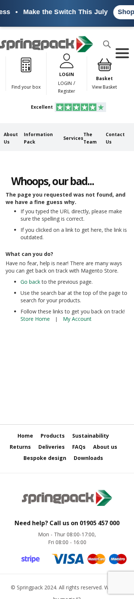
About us (105, 446)
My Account (77, 318)
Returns (20, 446)
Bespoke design (44, 457)
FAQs (79, 446)
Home (25, 435)
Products (53, 435)
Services (73, 138)
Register (66, 91)
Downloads (88, 457)
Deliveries (51, 446)
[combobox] (24, 59)
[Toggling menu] (122, 53)
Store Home (35, 318)
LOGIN (65, 83)
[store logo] (46, 44)
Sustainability (90, 435)
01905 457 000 (99, 523)
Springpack (30, 587)
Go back (30, 281)
